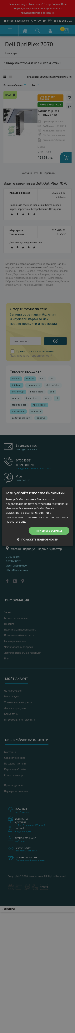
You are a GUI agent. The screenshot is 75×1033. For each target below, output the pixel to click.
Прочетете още (16, 521)
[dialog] (37, 516)
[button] (37, 539)
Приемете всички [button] (49, 530)
